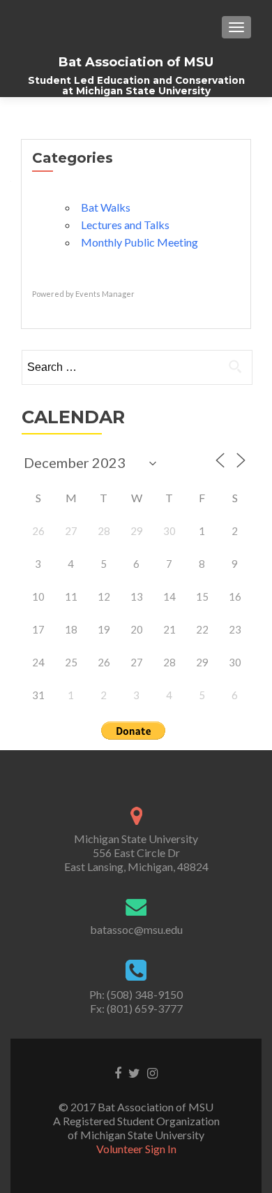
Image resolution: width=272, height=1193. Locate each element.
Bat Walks (105, 207)
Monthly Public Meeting (139, 242)
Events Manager (105, 293)
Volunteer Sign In (136, 1148)
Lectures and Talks (125, 224)
